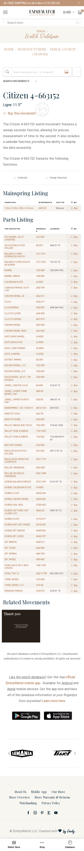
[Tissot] (62, 753)
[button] (5, 3)
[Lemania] (22, 753)
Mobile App (39, 792)
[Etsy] (49, 812)
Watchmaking (28, 803)
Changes (40, 54)
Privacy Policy (51, 803)
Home (40, 31)
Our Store (58, 792)
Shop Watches (72, 3)
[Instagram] (35, 812)
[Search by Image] (66, 71)
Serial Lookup (63, 49)
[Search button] (78, 23)
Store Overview (19, 797)
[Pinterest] (42, 812)
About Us (20, 792)
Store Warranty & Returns (52, 797)
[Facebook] (28, 812)
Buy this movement (22, 113)
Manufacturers (32, 49)
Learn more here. (54, 701)
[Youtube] (55, 812)
